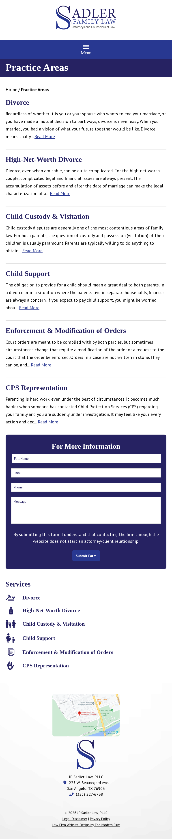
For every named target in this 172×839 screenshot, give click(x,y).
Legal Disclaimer (74, 818)
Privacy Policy (100, 818)
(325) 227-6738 (89, 794)
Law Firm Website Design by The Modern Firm (86, 824)
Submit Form (86, 555)
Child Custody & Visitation (47, 216)
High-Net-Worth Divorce (44, 159)
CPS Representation (36, 388)
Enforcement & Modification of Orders (66, 330)
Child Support (28, 273)
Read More (44, 136)
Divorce (17, 102)
